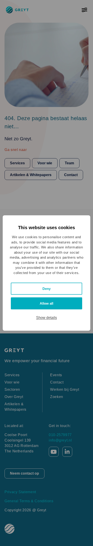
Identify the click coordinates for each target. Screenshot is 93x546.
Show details (46, 318)
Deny (46, 289)
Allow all (46, 303)
